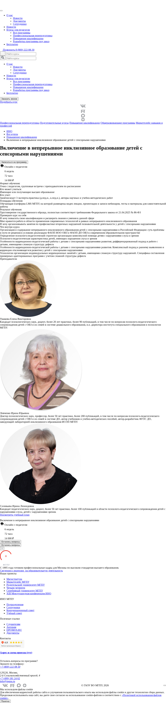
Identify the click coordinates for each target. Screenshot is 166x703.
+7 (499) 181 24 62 (10, 678)
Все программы (21, 32)
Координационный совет (20, 610)
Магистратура (14, 579)
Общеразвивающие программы (118, 122)
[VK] (83, 106)
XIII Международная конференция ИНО (28, 593)
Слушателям (13, 624)
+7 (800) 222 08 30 (10, 666)
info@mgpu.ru (7, 681)
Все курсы (12, 134)
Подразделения (14, 604)
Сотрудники (20, 24)
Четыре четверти (15, 587)
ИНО (9, 131)
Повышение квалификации (28, 38)
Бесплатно (12, 44)
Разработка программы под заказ (31, 41)
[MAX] (83, 116)
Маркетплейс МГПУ (17, 582)
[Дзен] (83, 119)
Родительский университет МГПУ (25, 584)
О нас (9, 15)
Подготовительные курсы (54, 122)
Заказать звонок (9, 99)
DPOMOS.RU (14, 630)
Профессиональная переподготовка (32, 35)
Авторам (11, 627)
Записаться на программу (14, 162)
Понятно (5, 701)
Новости (18, 18)
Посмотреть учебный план (15, 514)
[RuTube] (83, 111)
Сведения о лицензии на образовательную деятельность (31, 570)
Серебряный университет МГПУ (24, 590)
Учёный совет (14, 613)
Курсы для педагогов (18, 29)
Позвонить (18, 49)
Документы (19, 21)
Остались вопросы (10, 542)
